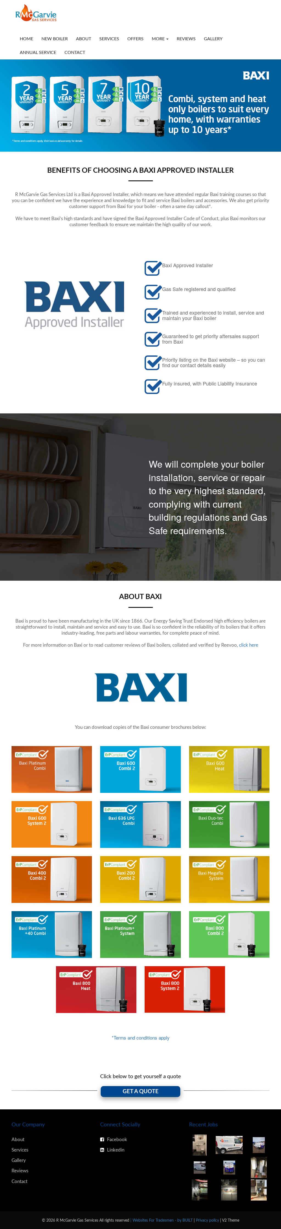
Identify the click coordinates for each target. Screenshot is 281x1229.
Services (109, 39)
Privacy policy (208, 1220)
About (83, 39)
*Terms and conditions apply (141, 1037)
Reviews (186, 39)
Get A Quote (141, 1091)
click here (248, 645)
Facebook (117, 1139)
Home (26, 39)
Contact (74, 52)
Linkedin (115, 1150)
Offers (135, 39)
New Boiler (54, 39)
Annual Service (38, 52)
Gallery (213, 39)
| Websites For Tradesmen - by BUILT (162, 1220)
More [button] (159, 39)
